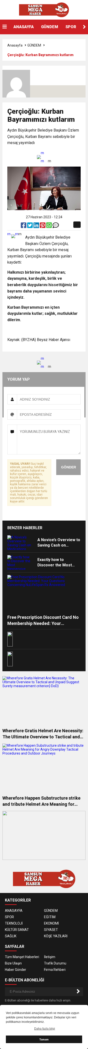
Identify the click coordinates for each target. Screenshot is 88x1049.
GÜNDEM (49, 26)
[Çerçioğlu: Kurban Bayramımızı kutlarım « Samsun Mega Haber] (44, 10)
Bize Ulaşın (13, 963)
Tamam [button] (44, 1039)
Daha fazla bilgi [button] (44, 1028)
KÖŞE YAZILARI (55, 936)
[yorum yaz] (56, 226)
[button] (84, 27)
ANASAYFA (23, 26)
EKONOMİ (51, 923)
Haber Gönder (15, 970)
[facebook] (24, 226)
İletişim (49, 957)
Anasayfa (14, 45)
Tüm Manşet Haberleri (22, 957)
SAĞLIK (10, 936)
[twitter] (30, 226)
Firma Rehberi (55, 970)
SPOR (71, 26)
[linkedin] (36, 226)
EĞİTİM (49, 917)
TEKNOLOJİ (14, 923)
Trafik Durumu (55, 963)
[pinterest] (43, 226)
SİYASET (51, 930)
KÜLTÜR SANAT (17, 930)
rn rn (42, 157)
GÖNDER (68, 467)
